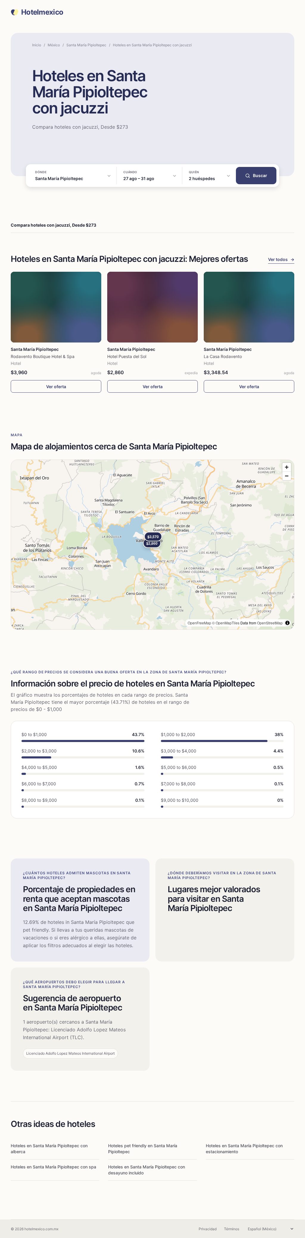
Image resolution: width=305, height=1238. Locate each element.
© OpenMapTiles (225, 622)
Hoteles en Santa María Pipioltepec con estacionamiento (244, 1148)
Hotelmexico (42, 12)
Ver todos (281, 259)
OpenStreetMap (270, 622)
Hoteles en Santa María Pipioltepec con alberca (49, 1148)
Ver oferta (56, 386)
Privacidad (208, 1229)
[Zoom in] (286, 467)
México (54, 45)
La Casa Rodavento (223, 356)
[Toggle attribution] (287, 622)
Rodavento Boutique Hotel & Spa (42, 356)
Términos (231, 1229)
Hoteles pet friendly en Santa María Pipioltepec (142, 1148)
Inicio (36, 45)
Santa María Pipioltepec (86, 45)
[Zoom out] (286, 475)
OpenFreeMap (199, 622)
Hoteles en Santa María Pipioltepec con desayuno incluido (146, 1169)
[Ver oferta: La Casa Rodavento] (249, 307)
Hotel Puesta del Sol (126, 356)
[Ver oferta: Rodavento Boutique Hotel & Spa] (56, 307)
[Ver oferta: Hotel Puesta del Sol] (152, 307)
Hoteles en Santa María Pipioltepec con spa (53, 1166)
